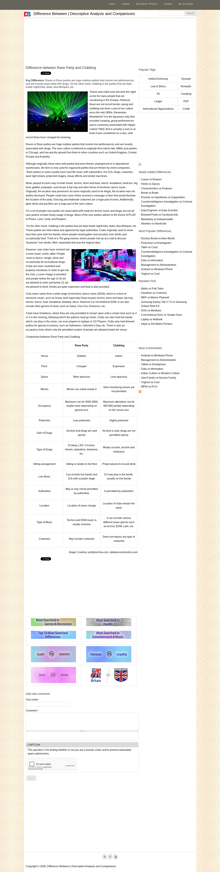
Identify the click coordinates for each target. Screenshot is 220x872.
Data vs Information (152, 260)
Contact (168, 3)
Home (112, 3)
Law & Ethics (158, 86)
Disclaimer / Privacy (146, 3)
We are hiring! (185, 3)
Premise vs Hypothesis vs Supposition (163, 197)
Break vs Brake (149, 192)
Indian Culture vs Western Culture (160, 373)
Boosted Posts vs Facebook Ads (159, 214)
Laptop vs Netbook (152, 319)
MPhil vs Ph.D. (149, 386)
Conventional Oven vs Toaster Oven (161, 314)
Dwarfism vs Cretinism (154, 293)
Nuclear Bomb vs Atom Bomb (158, 238)
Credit (186, 108)
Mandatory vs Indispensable (157, 219)
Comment (32, 710)
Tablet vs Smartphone (153, 364)
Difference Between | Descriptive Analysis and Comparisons (84, 13)
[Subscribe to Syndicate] (140, 392)
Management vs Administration (158, 264)
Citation (126, 3)
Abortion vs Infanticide (153, 223)
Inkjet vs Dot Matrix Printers (156, 323)
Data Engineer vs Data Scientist (159, 210)
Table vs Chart (149, 247)
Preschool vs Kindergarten (156, 243)
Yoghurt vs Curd (150, 273)
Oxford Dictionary (158, 78)
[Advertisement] (110, 41)
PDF (186, 101)
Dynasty (186, 78)
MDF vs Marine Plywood (155, 297)
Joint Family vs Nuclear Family (158, 377)
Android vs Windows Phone (157, 269)
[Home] (27, 14)
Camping (186, 93)
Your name (32, 699)
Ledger (158, 101)
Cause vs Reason (151, 179)
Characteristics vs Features (156, 188)
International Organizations (158, 108)
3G (158, 93)
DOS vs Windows (151, 310)
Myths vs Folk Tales (152, 288)
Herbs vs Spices (150, 184)
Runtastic (186, 86)
